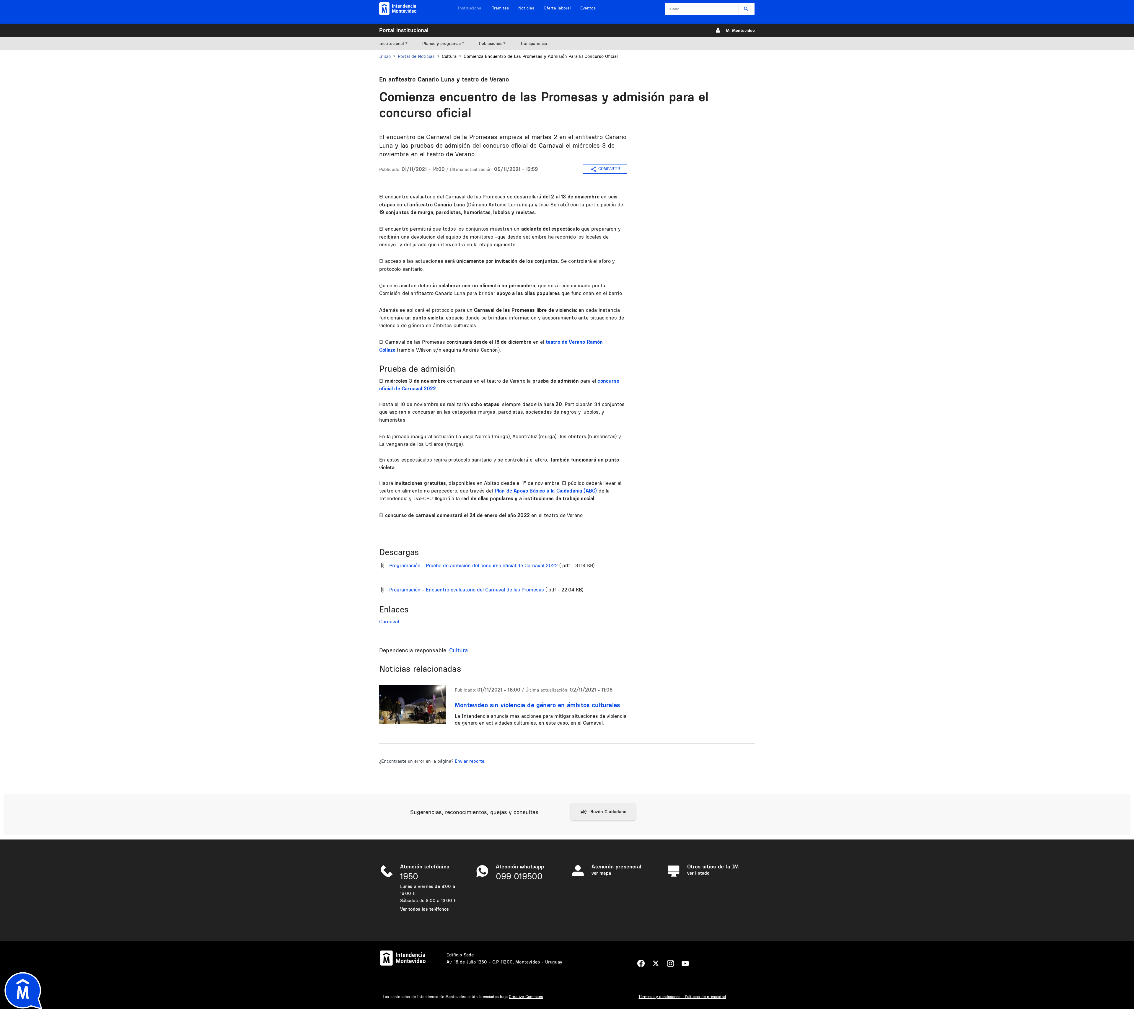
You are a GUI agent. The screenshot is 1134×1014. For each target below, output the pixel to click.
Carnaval (389, 621)
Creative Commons (526, 996)
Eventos (588, 8)
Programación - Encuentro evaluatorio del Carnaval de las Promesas (466, 589)
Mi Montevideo (740, 30)
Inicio (385, 56)
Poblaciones (490, 43)
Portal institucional (403, 30)
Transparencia (533, 43)
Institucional (470, 8)
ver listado (698, 873)
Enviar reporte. (470, 761)
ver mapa (601, 873)
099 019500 (519, 876)
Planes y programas (441, 43)
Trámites (500, 8)
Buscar (746, 9)
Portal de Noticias (416, 56)
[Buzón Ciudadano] (603, 811)
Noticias (526, 8)
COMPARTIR (609, 169)
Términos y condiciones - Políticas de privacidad (682, 996)
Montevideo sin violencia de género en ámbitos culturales (537, 705)
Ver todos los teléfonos (424, 909)
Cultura (458, 650)
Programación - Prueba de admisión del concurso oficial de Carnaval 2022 (473, 565)
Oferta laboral (557, 8)
